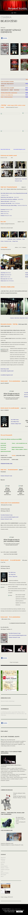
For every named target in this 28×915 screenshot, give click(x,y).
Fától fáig (15, 324)
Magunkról (3, 857)
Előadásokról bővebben (5, 463)
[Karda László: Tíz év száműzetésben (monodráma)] (8, 763)
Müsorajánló (3, 874)
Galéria (2, 864)
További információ (11, 911)
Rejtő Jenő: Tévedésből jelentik (9, 187)
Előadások (3, 859)
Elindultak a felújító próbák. (8, 286)
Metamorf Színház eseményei (11, 31)
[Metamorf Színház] (14, 10)
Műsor (2, 876)
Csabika (6, 17)
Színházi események (5, 869)
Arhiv (2, 871)
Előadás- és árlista (4, 867)
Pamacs (13, 443)
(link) (11, 463)
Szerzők (3, 860)
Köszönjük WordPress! (6, 908)
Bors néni (3, 221)
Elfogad (19, 911)
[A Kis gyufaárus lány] (14, 837)
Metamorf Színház (5, 873)
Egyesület (3, 862)
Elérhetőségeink (4, 866)
